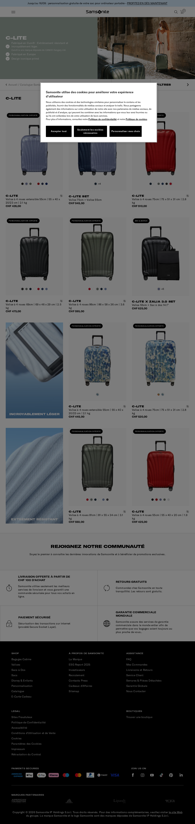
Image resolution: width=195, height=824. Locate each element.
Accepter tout (59, 131)
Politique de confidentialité (102, 119)
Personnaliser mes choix (125, 131)
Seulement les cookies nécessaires (90, 131)
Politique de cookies (136, 119)
